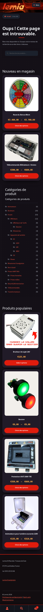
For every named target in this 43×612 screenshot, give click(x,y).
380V (17, 251)
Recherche (21, 608)
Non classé (11, 267)
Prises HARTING (13, 271)
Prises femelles (16, 275)
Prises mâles (15, 280)
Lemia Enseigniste (9, 580)
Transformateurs (14, 292)
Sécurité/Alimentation (16, 284)
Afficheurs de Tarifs (20, 223)
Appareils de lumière (17, 235)
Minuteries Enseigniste (16, 263)
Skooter (19, 227)
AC (14, 239)
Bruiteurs (11, 211)
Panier (33, 606)
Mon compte (7, 608)
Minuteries (17, 231)
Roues (12, 259)
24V (17, 247)
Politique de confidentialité (12, 597)
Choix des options (21, 126)
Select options (21, 363)
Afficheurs (13, 219)
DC (14, 255)
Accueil (9, 16)
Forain (10, 215)
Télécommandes (14, 288)
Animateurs (12, 207)
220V (17, 243)
